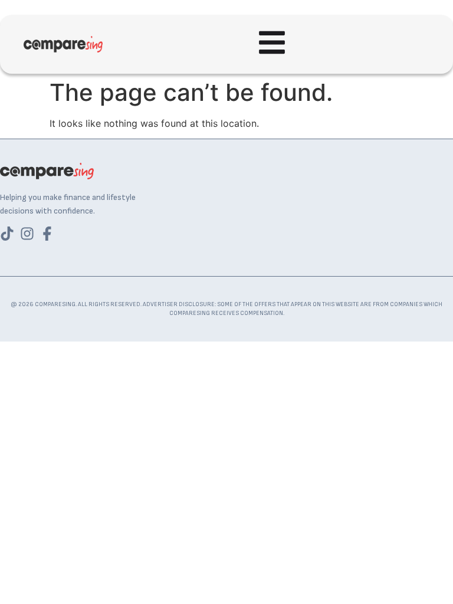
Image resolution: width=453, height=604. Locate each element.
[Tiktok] (7, 233)
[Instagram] (27, 233)
